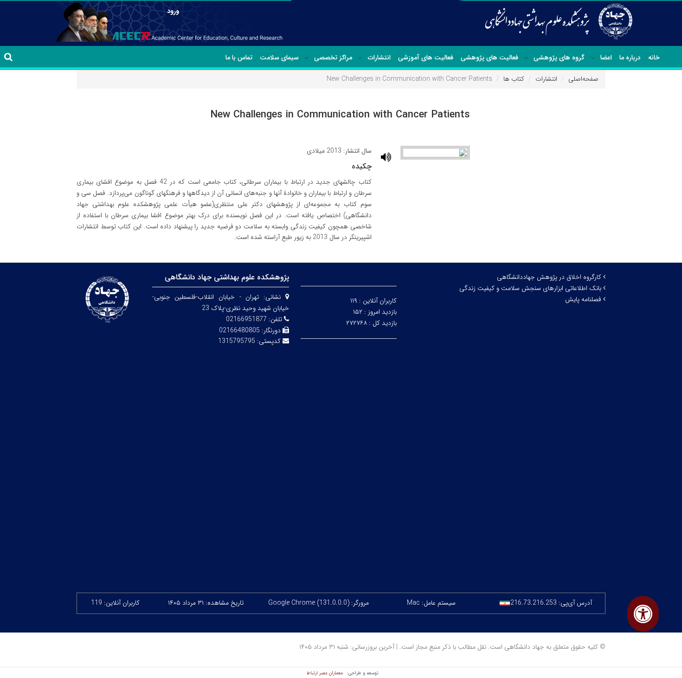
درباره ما (630, 57)
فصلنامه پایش (584, 299)
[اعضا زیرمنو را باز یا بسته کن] (592, 58)
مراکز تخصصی (333, 57)
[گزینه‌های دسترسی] (643, 614)
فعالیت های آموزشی (425, 57)
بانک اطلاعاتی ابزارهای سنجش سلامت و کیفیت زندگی (531, 288)
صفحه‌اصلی (583, 79)
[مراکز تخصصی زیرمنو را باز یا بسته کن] (306, 58)
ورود (173, 11)
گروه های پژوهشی (559, 57)
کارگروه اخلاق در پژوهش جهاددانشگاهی (550, 277)
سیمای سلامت (279, 57)
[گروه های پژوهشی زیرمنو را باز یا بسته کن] (526, 58)
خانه (654, 57)
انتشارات (379, 57)
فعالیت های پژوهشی (489, 57)
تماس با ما (238, 57)
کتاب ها (513, 79)
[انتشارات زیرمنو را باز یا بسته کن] (360, 58)
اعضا (606, 57)
